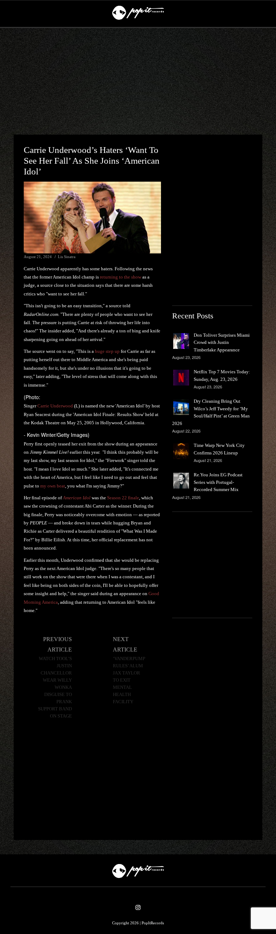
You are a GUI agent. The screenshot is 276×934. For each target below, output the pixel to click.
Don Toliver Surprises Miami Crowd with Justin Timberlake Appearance (222, 342)
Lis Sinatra (66, 256)
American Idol (77, 497)
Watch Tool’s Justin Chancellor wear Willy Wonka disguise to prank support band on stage (55, 687)
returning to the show (120, 277)
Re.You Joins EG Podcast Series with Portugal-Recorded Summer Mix (218, 482)
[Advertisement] (138, 81)
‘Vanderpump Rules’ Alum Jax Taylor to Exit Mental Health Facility (129, 680)
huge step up (107, 351)
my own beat (52, 486)
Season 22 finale (123, 497)
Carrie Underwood (55, 405)
